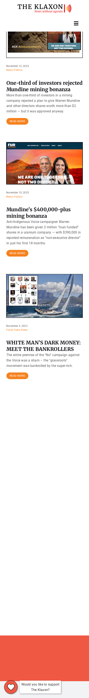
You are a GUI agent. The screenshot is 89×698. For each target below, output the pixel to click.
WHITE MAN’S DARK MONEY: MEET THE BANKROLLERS (43, 345)
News (9, 70)
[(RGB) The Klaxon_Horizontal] (44, 6)
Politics (18, 70)
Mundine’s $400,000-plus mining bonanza (38, 212)
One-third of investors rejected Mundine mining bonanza (44, 86)
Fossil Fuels (13, 329)
